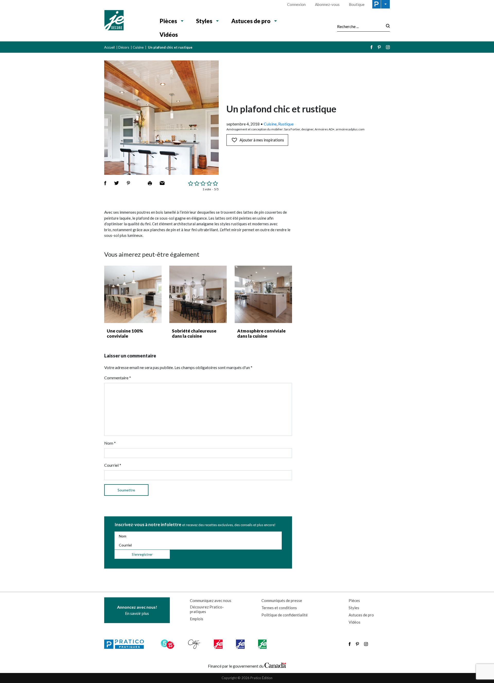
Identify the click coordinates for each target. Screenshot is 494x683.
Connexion (296, 4)
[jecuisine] (218, 644)
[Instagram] (388, 47)
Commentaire (117, 377)
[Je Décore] (126, 20)
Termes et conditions (279, 607)
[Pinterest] (379, 47)
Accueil (109, 47)
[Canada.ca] (275, 665)
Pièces (168, 20)
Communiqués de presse (281, 600)
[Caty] (194, 644)
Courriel (112, 465)
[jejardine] (263, 644)
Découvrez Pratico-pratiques (207, 609)
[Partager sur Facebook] (105, 183)
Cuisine (138, 47)
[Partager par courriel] (162, 183)
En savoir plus (137, 610)
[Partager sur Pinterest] (128, 183)
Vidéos (169, 34)
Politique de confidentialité (284, 615)
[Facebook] (371, 47)
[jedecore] (241, 644)
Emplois (196, 618)
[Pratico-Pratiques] (126, 644)
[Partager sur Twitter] (116, 183)
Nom (110, 443)
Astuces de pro (250, 20)
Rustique (286, 123)
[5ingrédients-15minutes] (168, 644)
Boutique (357, 4)
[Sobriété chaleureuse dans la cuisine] (198, 294)
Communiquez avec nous (210, 600)
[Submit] (386, 26)
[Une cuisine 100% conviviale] (133, 294)
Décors (123, 47)
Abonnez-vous (327, 4)
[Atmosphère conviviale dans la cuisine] (263, 294)
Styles (204, 20)
